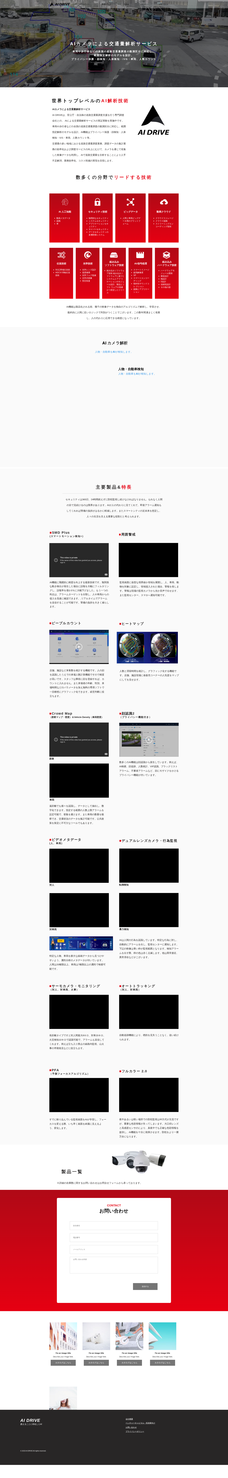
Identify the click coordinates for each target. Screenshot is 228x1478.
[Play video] (79, 647)
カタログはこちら (63, 1363)
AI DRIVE (30, 1420)
